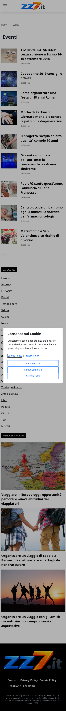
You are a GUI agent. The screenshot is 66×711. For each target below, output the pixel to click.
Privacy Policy (32, 355)
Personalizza (33, 363)
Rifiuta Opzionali (33, 369)
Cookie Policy (15, 355)
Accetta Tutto (33, 375)
